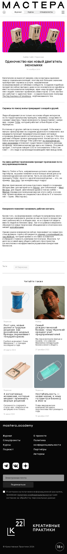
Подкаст (8, 449)
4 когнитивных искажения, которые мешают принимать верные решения (16, 397)
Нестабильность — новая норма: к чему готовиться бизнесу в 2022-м (48, 397)
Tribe (17, 122)
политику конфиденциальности (34, 495)
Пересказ (39, 57)
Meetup (6, 192)
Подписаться (18, 484)
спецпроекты (46, 12)
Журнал (7, 435)
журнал (18, 12)
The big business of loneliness (16, 96)
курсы (31, 12)
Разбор (38, 322)
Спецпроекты (11, 440)
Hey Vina (15, 180)
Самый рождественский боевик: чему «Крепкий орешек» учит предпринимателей (50, 329)
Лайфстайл (28, 57)
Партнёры (40, 449)
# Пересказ (21, 267)
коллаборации (17, 227)
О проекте (40, 435)
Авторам (39, 453)
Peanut (36, 188)
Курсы (7, 444)
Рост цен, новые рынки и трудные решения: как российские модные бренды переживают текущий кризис (17, 331)
